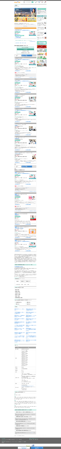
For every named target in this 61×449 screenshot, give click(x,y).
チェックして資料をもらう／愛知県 (19, 57)
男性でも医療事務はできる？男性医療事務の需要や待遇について (31, 322)
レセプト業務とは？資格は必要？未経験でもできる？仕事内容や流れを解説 (19, 325)
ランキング (17, 439)
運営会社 (3, 442)
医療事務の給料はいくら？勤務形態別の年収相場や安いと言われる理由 (19, 316)
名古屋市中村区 (18, 284)
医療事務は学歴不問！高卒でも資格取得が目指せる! (31, 333)
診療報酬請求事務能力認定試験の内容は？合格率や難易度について (19, 322)
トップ (2, 439)
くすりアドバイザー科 (17, 153)
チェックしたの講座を (37, 448)
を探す (39, 2)
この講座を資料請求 (18, 37)
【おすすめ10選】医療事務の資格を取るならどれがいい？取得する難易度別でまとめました (31, 337)
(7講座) (25, 49)
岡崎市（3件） (29, 302)
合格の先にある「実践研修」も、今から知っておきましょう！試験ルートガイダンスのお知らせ (40, 19)
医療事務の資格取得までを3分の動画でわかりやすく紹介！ (19, 319)
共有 (24, 2)
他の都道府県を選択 (32, 41)
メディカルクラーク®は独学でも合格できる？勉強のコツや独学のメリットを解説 (19, 336)
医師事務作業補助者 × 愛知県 (18, 297)
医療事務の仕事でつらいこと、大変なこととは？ (19, 309)
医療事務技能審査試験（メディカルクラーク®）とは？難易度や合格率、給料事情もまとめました (31, 329)
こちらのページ (31, 432)
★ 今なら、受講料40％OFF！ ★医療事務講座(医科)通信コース (22, 173)
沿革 (33, 439)
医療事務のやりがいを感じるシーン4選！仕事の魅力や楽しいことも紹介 (19, 329)
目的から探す (13, 439)
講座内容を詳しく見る (18, 36)
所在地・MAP (36, 439)
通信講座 (9, 439)
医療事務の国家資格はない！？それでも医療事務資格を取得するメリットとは (31, 316)
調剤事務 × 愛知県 (17, 291)
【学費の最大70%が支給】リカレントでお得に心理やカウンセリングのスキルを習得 (40, 29)
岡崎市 (22, 284)
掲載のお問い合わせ (45, 0)
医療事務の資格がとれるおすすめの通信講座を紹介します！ (31, 340)
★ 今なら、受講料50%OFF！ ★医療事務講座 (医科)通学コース (22, 59)
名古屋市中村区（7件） (19, 302)
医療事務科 (16, 125)
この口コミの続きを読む (18, 77)
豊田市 (25, 284)
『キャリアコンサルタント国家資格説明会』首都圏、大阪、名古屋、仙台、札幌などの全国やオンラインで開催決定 (41, 24)
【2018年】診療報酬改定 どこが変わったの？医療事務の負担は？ (19, 313)
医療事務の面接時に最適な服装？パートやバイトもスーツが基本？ (31, 313)
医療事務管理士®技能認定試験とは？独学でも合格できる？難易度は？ (19, 333)
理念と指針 (30, 439)
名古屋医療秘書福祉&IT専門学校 (18, 266)
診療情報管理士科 (17, 138)
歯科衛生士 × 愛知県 (17, 294)
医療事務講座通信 (17, 195)
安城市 (28, 284)
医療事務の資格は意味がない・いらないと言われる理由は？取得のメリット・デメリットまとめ (19, 341)
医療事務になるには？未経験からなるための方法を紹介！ (31, 325)
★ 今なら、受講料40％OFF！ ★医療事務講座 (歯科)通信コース (22, 241)
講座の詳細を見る (17, 92)
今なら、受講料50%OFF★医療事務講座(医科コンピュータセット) (23, 110)
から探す (35, 2)
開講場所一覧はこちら (17, 34)
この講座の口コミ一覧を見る (32, 77)
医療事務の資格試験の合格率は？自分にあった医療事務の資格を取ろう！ (31, 309)
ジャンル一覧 (6, 439)
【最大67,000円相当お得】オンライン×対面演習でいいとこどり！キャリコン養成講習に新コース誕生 (40, 34)
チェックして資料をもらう (18, 171)
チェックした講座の (25, 55)
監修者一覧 (20, 439)
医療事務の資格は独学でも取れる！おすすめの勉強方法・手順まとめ (31, 319)
